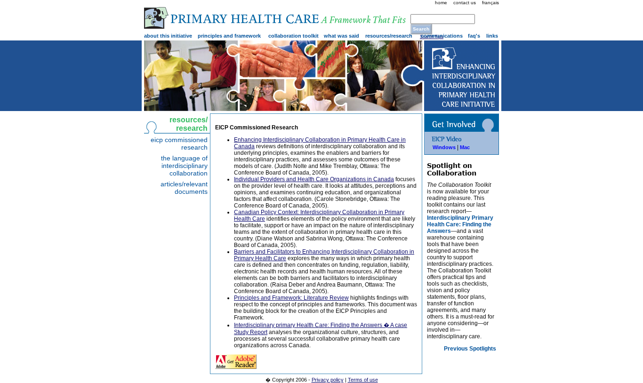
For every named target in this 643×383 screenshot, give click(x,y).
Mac (465, 147)
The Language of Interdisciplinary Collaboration (184, 165)
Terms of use (363, 380)
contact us (464, 2)
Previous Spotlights (470, 348)
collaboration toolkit (293, 36)
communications (442, 36)
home (441, 2)
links (492, 36)
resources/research (388, 36)
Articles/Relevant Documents (184, 187)
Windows (444, 147)
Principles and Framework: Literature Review (291, 298)
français (490, 2)
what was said (341, 36)
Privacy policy (328, 380)
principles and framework (229, 36)
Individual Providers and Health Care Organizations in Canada (314, 179)
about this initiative (168, 36)
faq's (474, 36)
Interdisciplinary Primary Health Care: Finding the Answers (460, 224)
